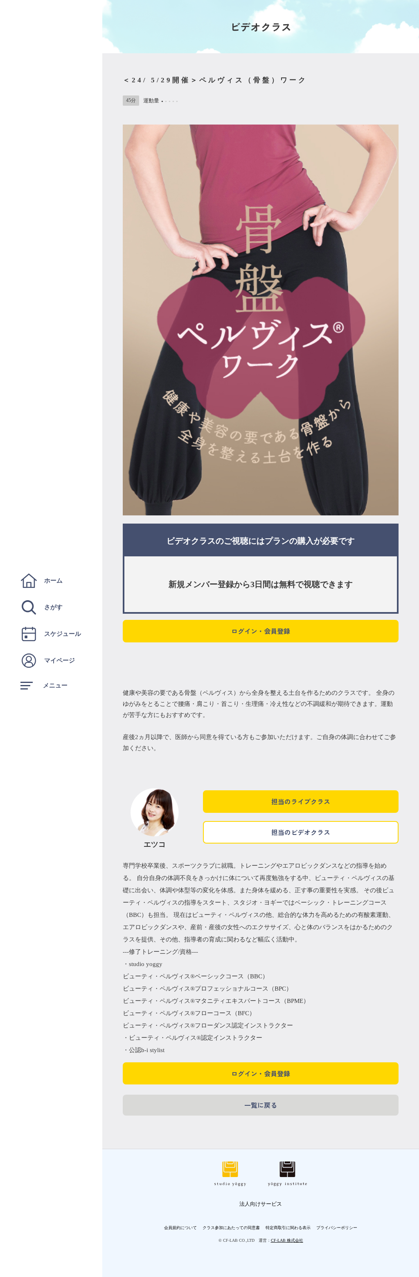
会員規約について (180, 1227)
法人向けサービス (260, 1204)
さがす (53, 607)
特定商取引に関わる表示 (288, 1227)
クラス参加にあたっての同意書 (231, 1227)
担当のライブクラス (300, 801)
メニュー (55, 685)
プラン (277, 540)
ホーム (53, 580)
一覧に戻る (260, 1105)
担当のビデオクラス (300, 832)
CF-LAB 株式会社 (287, 1240)
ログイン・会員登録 (260, 631)
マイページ (59, 660)
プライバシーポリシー (336, 1227)
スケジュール (62, 634)
